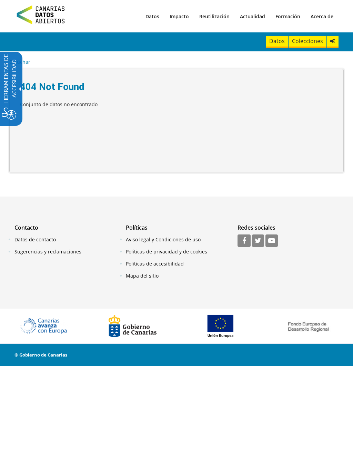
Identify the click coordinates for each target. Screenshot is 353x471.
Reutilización (214, 16)
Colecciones (307, 41)
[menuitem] (152, 16)
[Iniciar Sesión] (333, 41)
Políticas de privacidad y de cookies (166, 251)
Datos (152, 16)
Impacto (179, 16)
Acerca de (322, 16)
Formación (287, 16)
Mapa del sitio (142, 275)
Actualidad (252, 16)
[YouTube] (271, 241)
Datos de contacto (35, 239)
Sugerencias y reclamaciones (47, 251)
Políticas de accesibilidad (155, 263)
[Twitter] (258, 241)
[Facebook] (244, 241)
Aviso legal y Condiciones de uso (163, 239)
